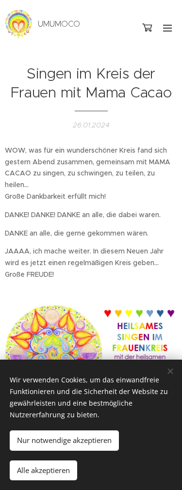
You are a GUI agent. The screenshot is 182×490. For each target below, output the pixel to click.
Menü (167, 27)
